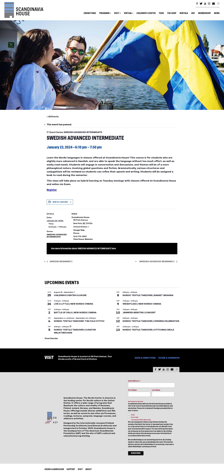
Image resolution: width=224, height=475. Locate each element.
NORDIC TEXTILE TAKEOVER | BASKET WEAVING (148, 295)
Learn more (169, 444)
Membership (204, 13)
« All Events (53, 116)
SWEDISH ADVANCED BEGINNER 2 (157, 261)
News (217, 13)
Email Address (134, 381)
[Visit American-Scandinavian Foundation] (51, 422)
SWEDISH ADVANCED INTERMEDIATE (57, 236)
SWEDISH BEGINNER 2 (60, 261)
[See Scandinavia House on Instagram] (209, 4)
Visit (116, 13)
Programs (104, 13)
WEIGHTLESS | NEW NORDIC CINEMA (142, 304)
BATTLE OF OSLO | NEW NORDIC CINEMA (75, 312)
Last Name (156, 390)
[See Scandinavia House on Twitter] (201, 4)
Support (70, 469)
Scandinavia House (80, 217)
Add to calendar (60, 202)
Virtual (128, 13)
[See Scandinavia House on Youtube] (205, 4)
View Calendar (51, 338)
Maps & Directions (145, 358)
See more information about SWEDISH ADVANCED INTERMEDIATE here (83, 248)
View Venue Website (83, 239)
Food (161, 13)
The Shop (171, 13)
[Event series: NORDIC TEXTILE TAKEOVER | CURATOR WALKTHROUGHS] (70, 327)
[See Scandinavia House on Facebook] (197, 4)
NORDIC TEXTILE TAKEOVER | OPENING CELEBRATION (151, 321)
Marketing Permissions (135, 401)
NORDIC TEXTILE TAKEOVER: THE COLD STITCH (79, 321)
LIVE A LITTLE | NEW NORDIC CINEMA (73, 304)
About (88, 469)
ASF (193, 13)
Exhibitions (90, 13)
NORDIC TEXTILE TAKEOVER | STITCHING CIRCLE (148, 329)
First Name (132, 390)
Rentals (184, 13)
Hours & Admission (168, 358)
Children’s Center (146, 13)
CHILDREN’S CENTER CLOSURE (70, 295)
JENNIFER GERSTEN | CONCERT (139, 312)
